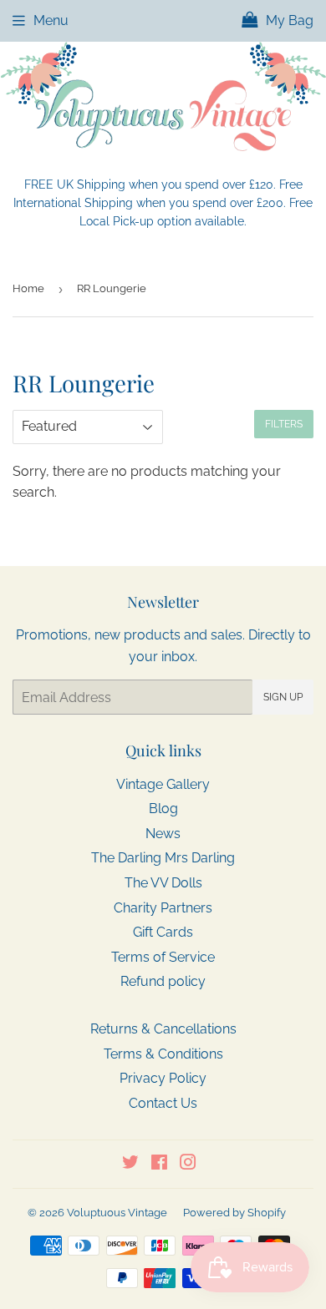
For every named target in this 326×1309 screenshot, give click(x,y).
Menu (51, 20)
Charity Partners (163, 908)
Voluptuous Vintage (117, 1212)
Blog (163, 808)
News (163, 834)
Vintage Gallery (163, 784)
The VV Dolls (163, 883)
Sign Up (283, 697)
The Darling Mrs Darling (163, 858)
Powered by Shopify (234, 1212)
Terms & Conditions (163, 1054)
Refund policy (163, 981)
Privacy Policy (163, 1078)
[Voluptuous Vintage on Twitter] (130, 1164)
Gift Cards (163, 932)
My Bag (287, 20)
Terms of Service (163, 957)
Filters (284, 424)
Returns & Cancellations (163, 1029)
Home (28, 288)
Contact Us (163, 1103)
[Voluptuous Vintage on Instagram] (188, 1164)
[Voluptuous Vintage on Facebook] (159, 1164)
